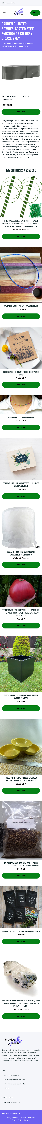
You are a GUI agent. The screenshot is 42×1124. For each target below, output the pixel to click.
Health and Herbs (12, 1075)
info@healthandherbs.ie (9, 3)
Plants (32, 96)
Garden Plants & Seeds (20, 96)
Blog (7, 1088)
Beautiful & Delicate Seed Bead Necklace (21, 306)
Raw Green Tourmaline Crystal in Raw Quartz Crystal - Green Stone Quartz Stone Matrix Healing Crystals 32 (21, 1003)
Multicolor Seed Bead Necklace (21, 417)
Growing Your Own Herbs (15, 1080)
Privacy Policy (17, 1120)
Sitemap (27, 1120)
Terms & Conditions (27, 1117)
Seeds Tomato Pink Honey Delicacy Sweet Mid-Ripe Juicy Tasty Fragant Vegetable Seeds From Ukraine (21, 613)
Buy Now (21, 112)
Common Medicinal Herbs (15, 1084)
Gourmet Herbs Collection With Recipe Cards (21, 931)
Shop (35, 13)
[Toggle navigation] (4, 12)
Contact (15, 1117)
